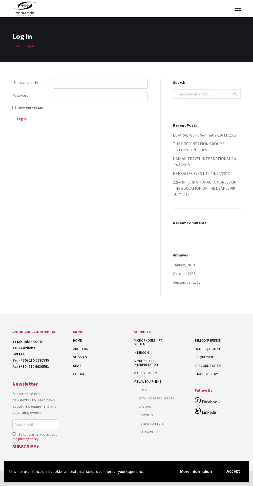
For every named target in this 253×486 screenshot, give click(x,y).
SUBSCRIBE (24, 447)
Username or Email (28, 82)
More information (196, 471)
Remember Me (30, 107)
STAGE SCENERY (206, 374)
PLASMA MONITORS (151, 423)
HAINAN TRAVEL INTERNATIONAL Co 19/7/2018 (204, 161)
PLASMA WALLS (148, 432)
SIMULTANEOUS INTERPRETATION (146, 363)
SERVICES (80, 357)
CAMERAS (145, 407)
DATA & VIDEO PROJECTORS (156, 398)
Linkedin (209, 412)
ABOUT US (80, 349)
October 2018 (184, 273)
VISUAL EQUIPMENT (147, 381)
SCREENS (144, 390)
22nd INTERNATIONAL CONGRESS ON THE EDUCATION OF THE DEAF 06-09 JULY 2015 (205, 188)
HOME (77, 340)
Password (20, 95)
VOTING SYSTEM (145, 373)
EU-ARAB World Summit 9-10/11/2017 (205, 135)
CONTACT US (82, 374)
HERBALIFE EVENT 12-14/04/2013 (201, 173)
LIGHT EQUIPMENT (207, 349)
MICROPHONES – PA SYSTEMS (148, 342)
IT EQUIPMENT (205, 357)
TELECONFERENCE (208, 340)
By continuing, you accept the (34, 436)
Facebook (210, 402)
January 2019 (184, 264)
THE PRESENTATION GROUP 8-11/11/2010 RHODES (199, 146)
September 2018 (187, 282)
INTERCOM (141, 352)
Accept (233, 471)
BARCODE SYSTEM (208, 365)
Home (16, 46)
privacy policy (28, 439)
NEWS (77, 366)
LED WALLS (146, 415)
